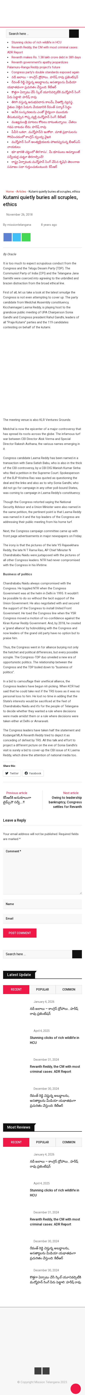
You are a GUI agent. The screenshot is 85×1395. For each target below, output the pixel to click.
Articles (21, 191)
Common (68, 989)
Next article (71, 793)
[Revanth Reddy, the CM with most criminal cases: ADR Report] (15, 1070)
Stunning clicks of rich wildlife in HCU (36, 42)
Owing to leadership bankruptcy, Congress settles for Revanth (65, 802)
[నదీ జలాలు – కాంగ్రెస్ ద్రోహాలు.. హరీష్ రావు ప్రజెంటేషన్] (15, 1012)
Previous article (16, 793)
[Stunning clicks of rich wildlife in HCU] (15, 1041)
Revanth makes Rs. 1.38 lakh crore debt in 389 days (46, 57)
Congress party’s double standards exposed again (45, 72)
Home (9, 191)
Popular (42, 989)
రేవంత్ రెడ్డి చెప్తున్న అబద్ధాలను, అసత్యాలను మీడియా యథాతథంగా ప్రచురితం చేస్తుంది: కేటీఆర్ (53, 1101)
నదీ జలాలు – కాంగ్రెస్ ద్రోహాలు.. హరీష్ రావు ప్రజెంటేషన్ (45, 77)
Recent (16, 989)
